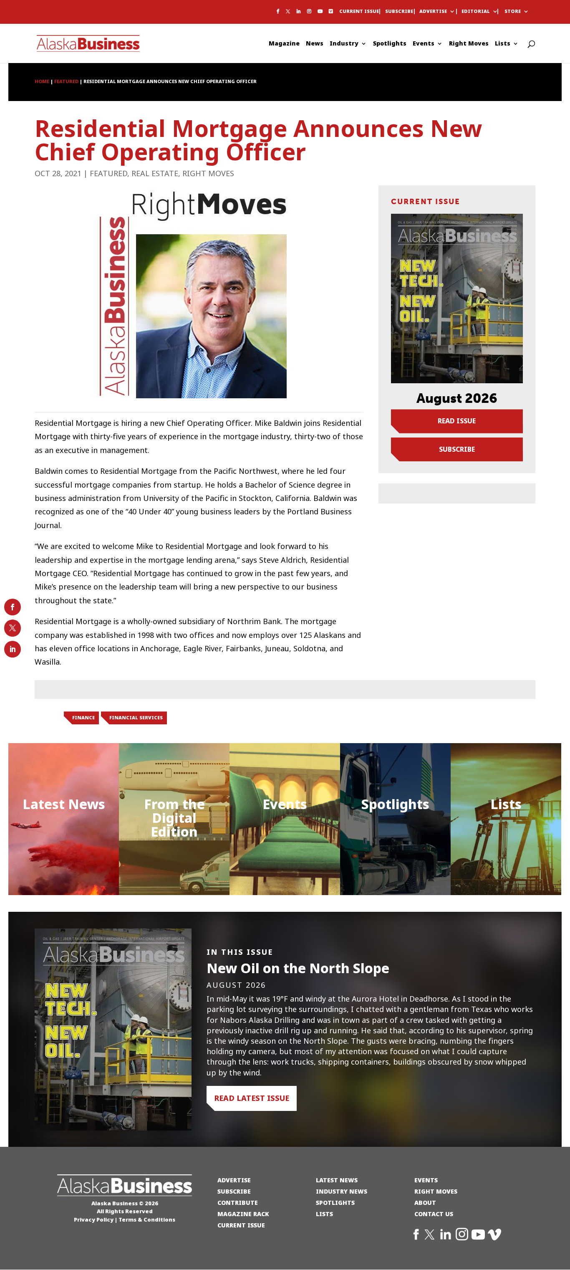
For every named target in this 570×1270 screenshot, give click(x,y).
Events (423, 44)
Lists (502, 44)
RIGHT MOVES (435, 1191)
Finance (83, 717)
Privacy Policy (93, 1219)
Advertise (433, 12)
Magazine (284, 44)
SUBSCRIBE (234, 1191)
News (314, 44)
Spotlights (389, 44)
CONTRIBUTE (237, 1202)
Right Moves (469, 44)
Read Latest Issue (251, 1098)
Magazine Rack (243, 1213)
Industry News (341, 1191)
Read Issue (457, 421)
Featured (108, 173)
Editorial (476, 12)
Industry (344, 44)
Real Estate (154, 173)
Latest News (64, 804)
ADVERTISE (234, 1180)
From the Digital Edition (174, 818)
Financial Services (136, 717)
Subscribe (399, 12)
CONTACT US (433, 1213)
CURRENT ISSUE (241, 1225)
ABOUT (425, 1202)
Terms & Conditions (147, 1219)
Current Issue (359, 12)
